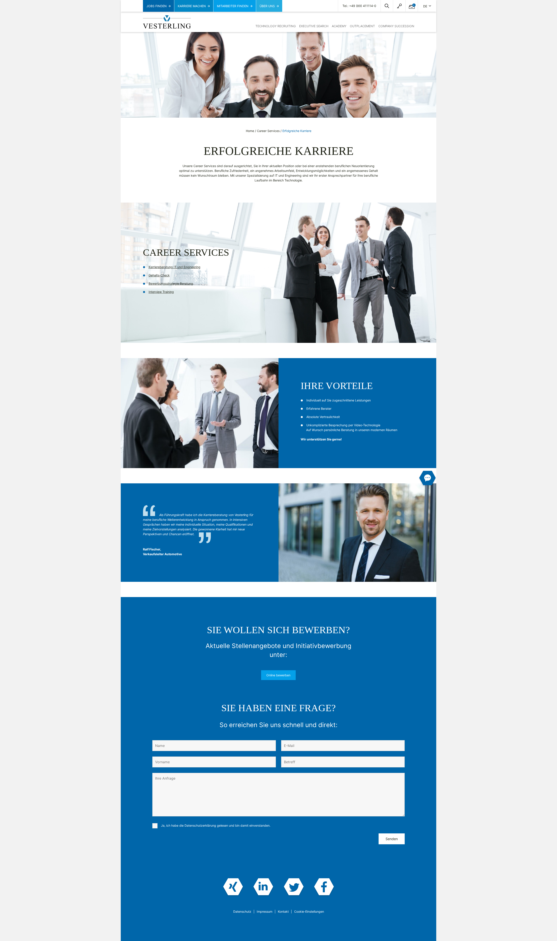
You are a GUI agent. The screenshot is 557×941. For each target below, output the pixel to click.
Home (250, 131)
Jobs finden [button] (156, 6)
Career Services (268, 131)
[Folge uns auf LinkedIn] (263, 887)
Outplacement (362, 26)
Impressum (264, 911)
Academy (339, 26)
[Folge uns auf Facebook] (324, 887)
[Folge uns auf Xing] (233, 887)
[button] (387, 6)
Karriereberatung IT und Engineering (174, 267)
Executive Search (313, 26)
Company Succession (396, 26)
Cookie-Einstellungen (309, 911)
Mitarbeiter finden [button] (232, 6)
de (425, 6)
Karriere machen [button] (192, 6)
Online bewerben (278, 675)
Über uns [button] (267, 6)
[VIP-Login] (399, 6)
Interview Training (161, 292)
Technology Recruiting (275, 26)
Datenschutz (242, 911)
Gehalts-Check (159, 275)
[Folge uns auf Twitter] (293, 887)
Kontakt (283, 911)
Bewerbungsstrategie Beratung (171, 283)
